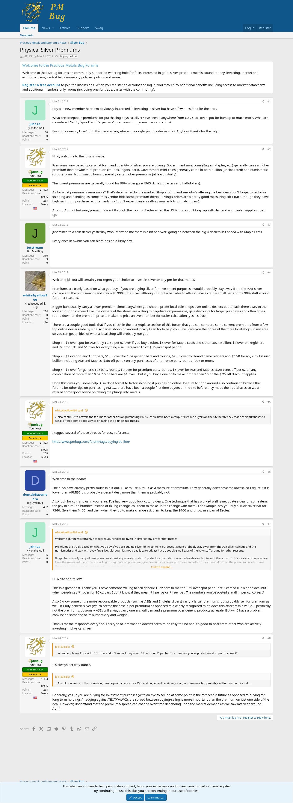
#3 (269, 224)
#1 (269, 101)
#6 (269, 472)
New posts (26, 35)
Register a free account (41, 85)
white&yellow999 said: (69, 410)
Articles (64, 28)
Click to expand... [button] (161, 567)
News (46, 28)
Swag (99, 28)
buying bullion (68, 56)
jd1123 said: (62, 647)
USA (45, 322)
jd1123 (27, 56)
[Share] (263, 101)
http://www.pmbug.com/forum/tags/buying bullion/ (91, 441)
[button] (53, 28)
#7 (269, 524)
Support (83, 28)
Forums (29, 28)
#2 (269, 149)
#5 (269, 402)
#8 (269, 638)
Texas (44, 204)
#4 (269, 272)
